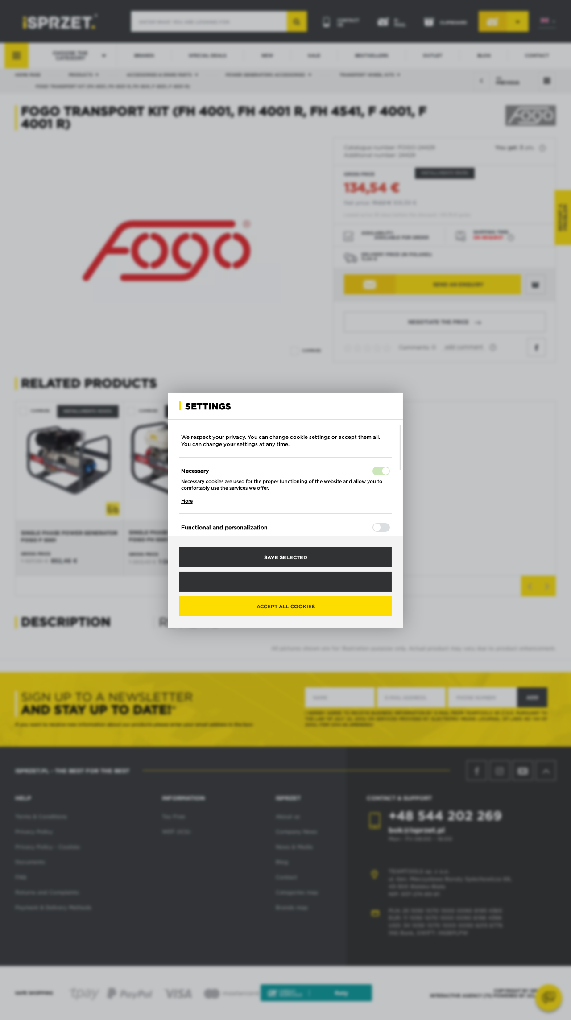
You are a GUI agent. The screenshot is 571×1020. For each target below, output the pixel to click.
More (187, 501)
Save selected (285, 556)
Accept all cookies (286, 606)
